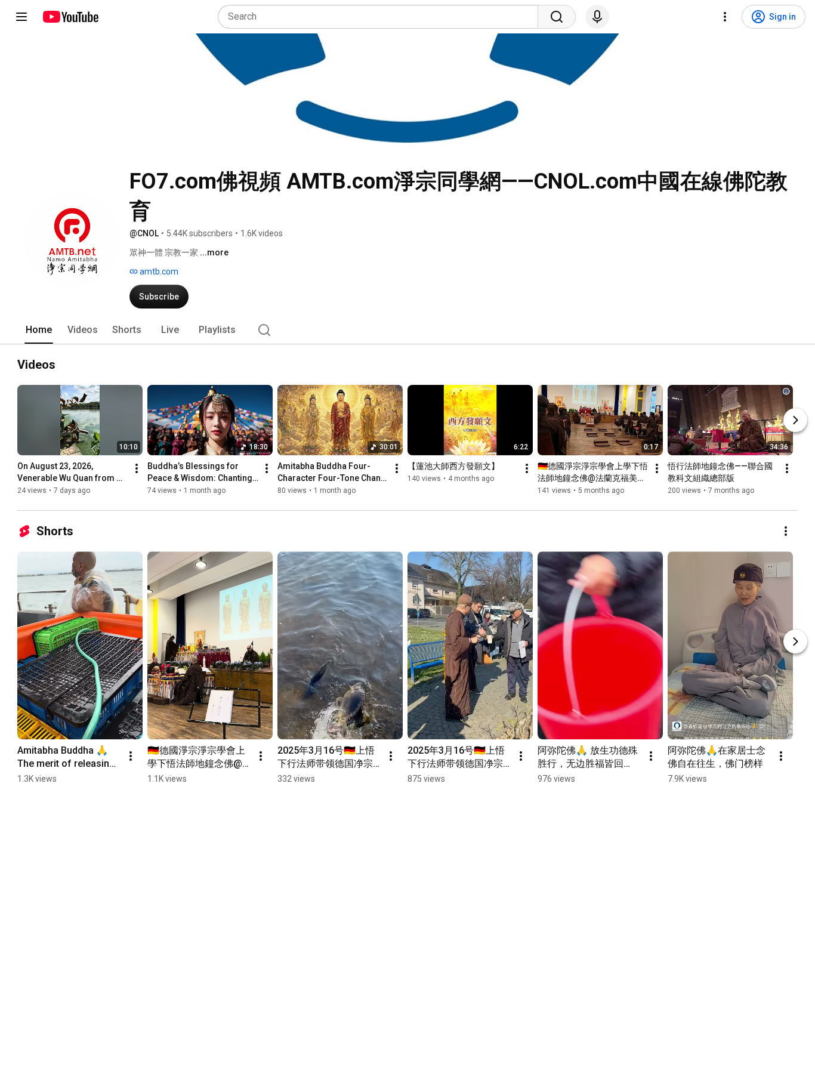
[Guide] (21, 17)
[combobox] (381, 17)
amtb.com (158, 271)
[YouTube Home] (70, 16)
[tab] (38, 330)
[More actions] (137, 468)
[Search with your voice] (597, 17)
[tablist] (407, 330)
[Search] (557, 17)
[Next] (795, 420)
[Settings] (725, 17)
